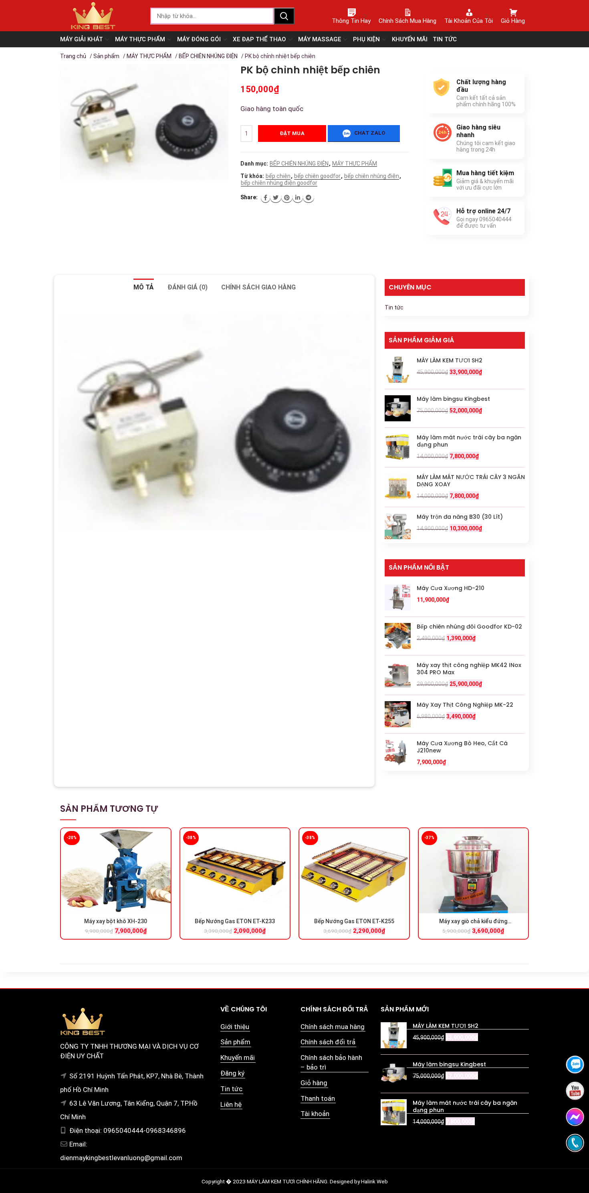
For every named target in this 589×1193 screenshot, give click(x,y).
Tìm (284, 16)
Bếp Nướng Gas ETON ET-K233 (235, 921)
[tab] (143, 287)
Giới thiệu (234, 1027)
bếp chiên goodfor (317, 176)
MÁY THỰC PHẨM (149, 56)
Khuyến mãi (237, 1057)
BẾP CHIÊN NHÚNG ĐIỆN (208, 56)
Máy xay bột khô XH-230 (115, 921)
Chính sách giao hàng (258, 287)
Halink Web (374, 1181)
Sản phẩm (106, 56)
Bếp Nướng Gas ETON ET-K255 (354, 921)
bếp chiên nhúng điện (371, 176)
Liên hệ (231, 1104)
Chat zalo (369, 133)
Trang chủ (73, 56)
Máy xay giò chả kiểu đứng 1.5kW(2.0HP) (473, 921)
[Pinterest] (286, 197)
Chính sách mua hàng (333, 1027)
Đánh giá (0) (187, 287)
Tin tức (394, 307)
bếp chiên (278, 176)
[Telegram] (308, 197)
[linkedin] (297, 197)
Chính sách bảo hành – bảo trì (331, 1062)
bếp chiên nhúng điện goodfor (279, 183)
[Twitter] (275, 197)
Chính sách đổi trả (328, 1042)
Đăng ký (232, 1073)
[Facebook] (265, 197)
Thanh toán (318, 1098)
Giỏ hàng (314, 1083)
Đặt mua (292, 133)
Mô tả (143, 287)
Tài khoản (315, 1114)
